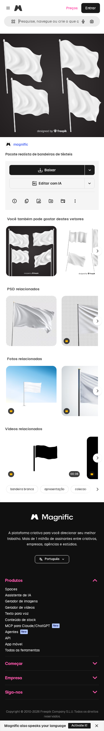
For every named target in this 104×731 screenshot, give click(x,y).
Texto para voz (17, 613)
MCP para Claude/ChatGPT (32, 626)
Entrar (90, 8)
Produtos (13, 580)
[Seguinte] (97, 251)
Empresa (13, 677)
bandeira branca (22, 489)
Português (52, 559)
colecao (80, 489)
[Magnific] (52, 518)
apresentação (54, 489)
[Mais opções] (75, 201)
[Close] (97, 726)
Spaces (11, 589)
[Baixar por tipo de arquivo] (90, 170)
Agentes (16, 632)
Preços (72, 8)
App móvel (13, 644)
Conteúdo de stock (20, 619)
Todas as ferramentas (22, 650)
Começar (14, 663)
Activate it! (79, 725)
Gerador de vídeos (20, 607)
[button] (52, 559)
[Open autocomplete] (11, 21)
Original (32, 43)
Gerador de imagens (21, 601)
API (8, 638)
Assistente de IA (18, 595)
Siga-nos (13, 692)
